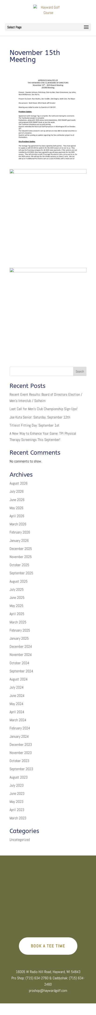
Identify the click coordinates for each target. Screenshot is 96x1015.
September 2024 (21, 671)
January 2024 (19, 736)
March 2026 (18, 524)
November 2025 (21, 556)
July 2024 (17, 687)
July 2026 (17, 491)
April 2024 (17, 711)
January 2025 (19, 638)
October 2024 (19, 663)
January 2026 (19, 540)
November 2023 (21, 752)
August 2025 (18, 581)
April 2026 (17, 516)
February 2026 (20, 532)
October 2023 (19, 760)
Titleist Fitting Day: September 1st (34, 425)
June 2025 (17, 597)
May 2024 (16, 703)
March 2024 (18, 720)
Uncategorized (20, 839)
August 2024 (18, 679)
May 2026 (16, 507)
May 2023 (16, 801)
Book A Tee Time (48, 945)
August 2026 (18, 483)
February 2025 (20, 630)
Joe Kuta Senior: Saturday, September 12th (40, 417)
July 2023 (17, 785)
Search (80, 371)
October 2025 (19, 564)
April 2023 (17, 809)
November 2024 (21, 654)
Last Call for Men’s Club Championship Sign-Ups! (43, 408)
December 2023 (21, 744)
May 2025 (16, 605)
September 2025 (21, 573)
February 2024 (20, 728)
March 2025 (18, 622)
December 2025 (21, 548)
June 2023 (17, 793)
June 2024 (17, 695)
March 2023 (18, 818)
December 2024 (21, 646)
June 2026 (17, 499)
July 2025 (17, 589)
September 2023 (21, 768)
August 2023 (18, 777)
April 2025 (17, 613)
